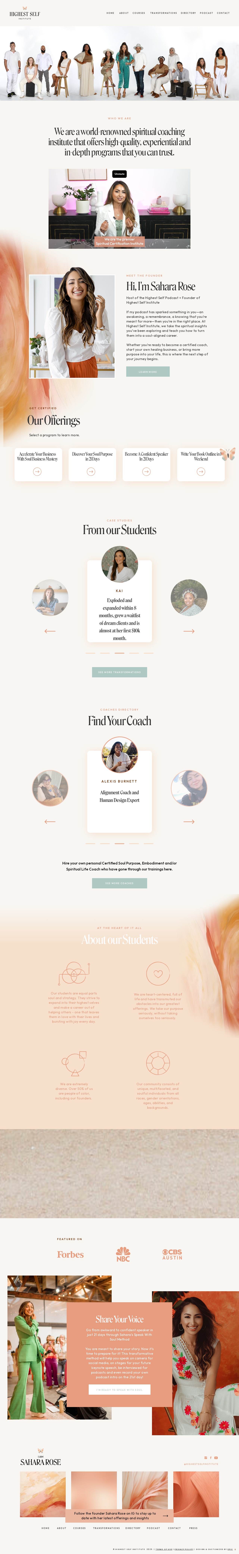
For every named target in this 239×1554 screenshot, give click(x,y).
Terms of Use (164, 1549)
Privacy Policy (184, 1549)
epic (230, 1549)
